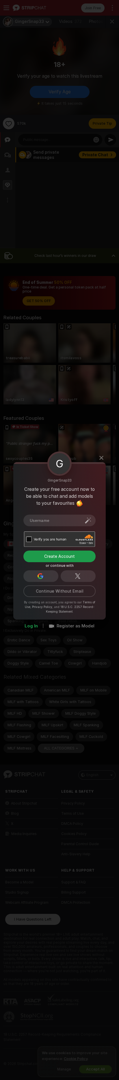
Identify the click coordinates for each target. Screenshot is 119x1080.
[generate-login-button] (88, 520)
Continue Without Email (59, 591)
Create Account (59, 556)
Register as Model (75, 626)
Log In (31, 626)
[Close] (101, 457)
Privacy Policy (42, 607)
